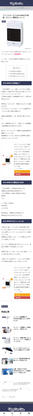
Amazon (18, 171)
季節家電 (5, 306)
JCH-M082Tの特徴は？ (16, 71)
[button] (29, 284)
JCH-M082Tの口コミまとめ (17, 76)
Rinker (21, 168)
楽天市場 (18, 174)
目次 (14, 68)
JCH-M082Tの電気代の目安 (17, 73)
